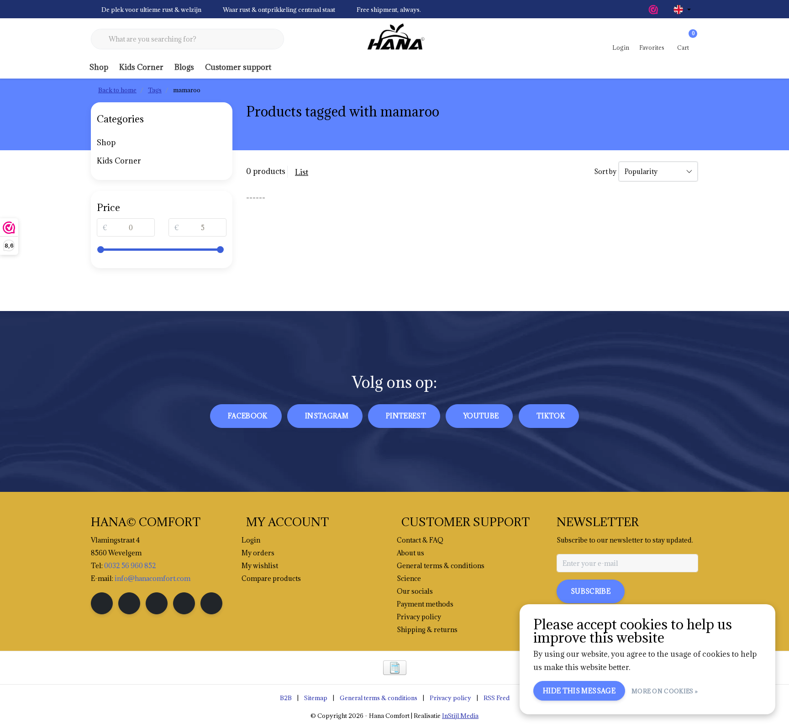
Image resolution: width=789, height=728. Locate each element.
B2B (286, 698)
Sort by (605, 171)
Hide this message (579, 690)
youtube (481, 415)
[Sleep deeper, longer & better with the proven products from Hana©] (394, 39)
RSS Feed (497, 698)
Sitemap (315, 698)
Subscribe (590, 591)
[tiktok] (211, 603)
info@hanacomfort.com (152, 578)
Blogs (184, 67)
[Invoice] (394, 667)
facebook (248, 415)
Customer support (238, 67)
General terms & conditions (378, 698)
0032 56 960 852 (130, 565)
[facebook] (102, 603)
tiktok (551, 415)
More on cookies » (664, 691)
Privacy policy (450, 698)
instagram (326, 415)
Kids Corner (141, 67)
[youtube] (184, 603)
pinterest (406, 415)
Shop (98, 67)
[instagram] (129, 603)
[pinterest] (157, 603)
